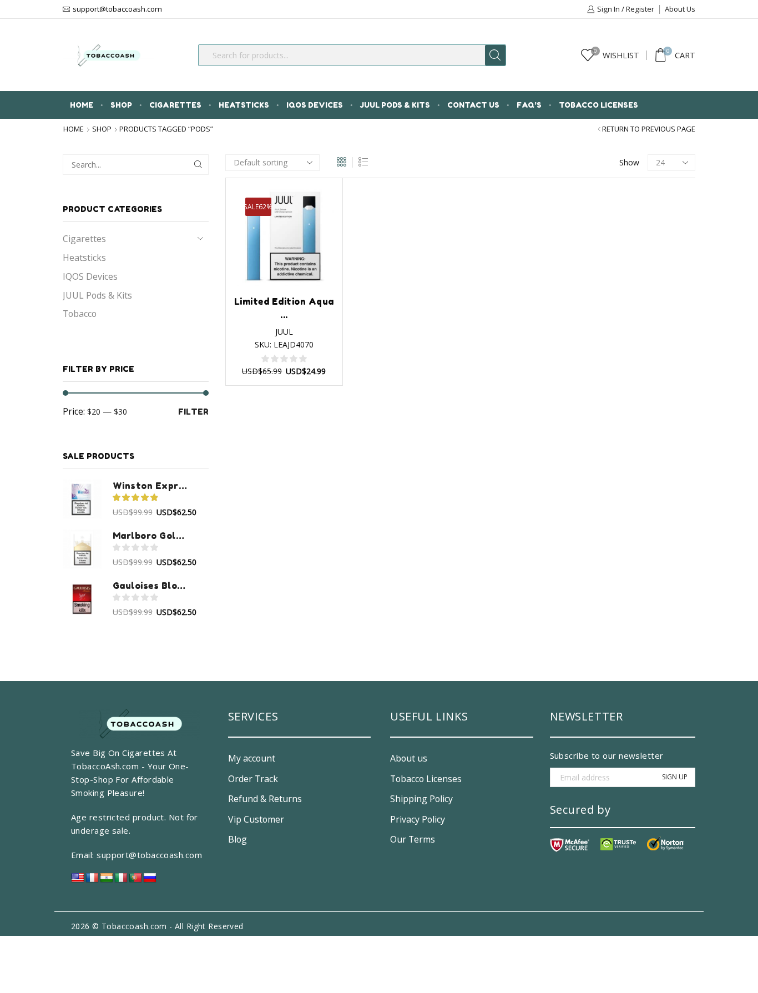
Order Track (253, 779)
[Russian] (149, 881)
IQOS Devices (314, 104)
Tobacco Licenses (598, 104)
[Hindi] (106, 881)
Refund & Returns (265, 799)
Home (81, 104)
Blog (237, 839)
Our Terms (412, 839)
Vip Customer (256, 819)
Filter (193, 411)
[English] (77, 881)
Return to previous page (648, 129)
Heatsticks (244, 104)
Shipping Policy (421, 799)
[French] (92, 881)
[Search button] (495, 55)
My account (251, 758)
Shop (121, 104)
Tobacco (80, 314)
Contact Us (473, 104)
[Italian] (121, 881)
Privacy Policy (417, 819)
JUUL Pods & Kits (395, 104)
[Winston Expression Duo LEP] (82, 499)
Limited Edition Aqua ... (284, 308)
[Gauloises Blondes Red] (82, 598)
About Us (680, 9)
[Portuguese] (135, 881)
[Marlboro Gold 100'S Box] (82, 549)
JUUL (284, 331)
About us (408, 758)
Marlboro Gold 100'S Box (151, 535)
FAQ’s (529, 104)
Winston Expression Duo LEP (151, 485)
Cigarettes (175, 104)
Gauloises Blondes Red (151, 585)
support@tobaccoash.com (149, 854)
